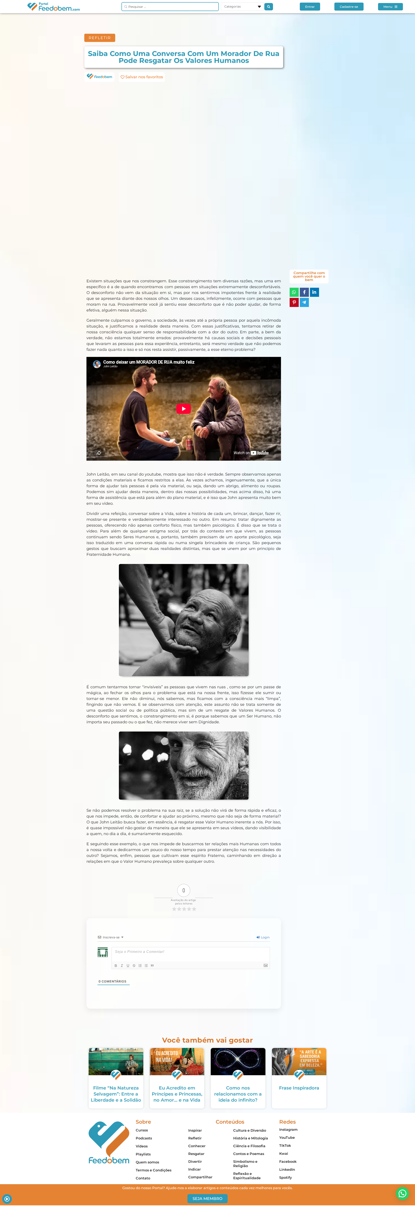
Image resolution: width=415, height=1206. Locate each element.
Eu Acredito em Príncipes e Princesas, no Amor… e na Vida (177, 1094)
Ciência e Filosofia (249, 1146)
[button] (402, 1193)
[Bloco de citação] (152, 965)
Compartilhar (200, 1177)
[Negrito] (116, 965)
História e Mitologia (250, 1138)
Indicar (194, 1169)
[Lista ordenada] (140, 965)
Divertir (195, 1162)
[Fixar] (134, 965)
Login (265, 937)
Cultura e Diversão (249, 1130)
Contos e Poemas (248, 1154)
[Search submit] (268, 6)
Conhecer (197, 1146)
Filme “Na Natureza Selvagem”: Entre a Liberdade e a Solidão (116, 1094)
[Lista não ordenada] (146, 965)
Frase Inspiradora (299, 1088)
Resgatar (196, 1154)
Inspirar (195, 1130)
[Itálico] (122, 965)
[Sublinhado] (128, 965)
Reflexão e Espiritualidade (247, 1176)
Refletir (195, 1138)
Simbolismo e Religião (245, 1164)
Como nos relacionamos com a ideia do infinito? (238, 1094)
